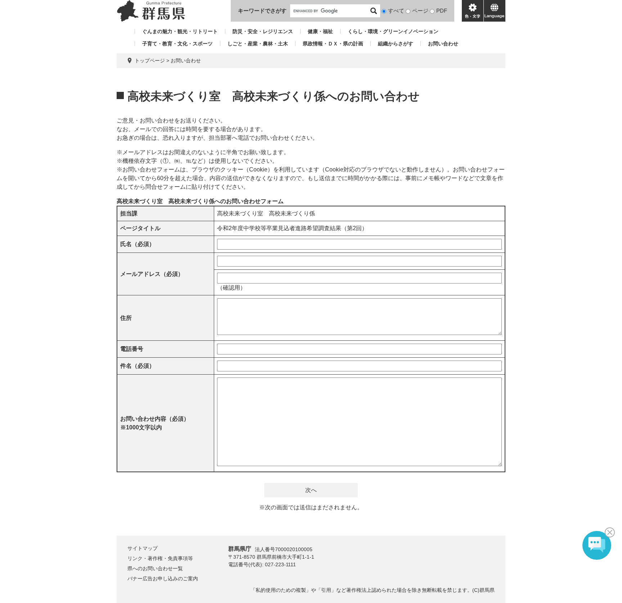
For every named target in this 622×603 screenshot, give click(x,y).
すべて (396, 11)
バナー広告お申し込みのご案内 (162, 578)
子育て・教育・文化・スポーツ (177, 43)
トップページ (150, 60)
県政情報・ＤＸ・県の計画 (333, 43)
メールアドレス (152, 274)
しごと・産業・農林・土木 (257, 43)
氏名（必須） (137, 244)
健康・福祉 (320, 31)
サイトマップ (142, 548)
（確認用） (231, 288)
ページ (420, 11)
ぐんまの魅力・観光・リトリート (180, 31)
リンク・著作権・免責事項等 (160, 558)
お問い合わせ (443, 43)
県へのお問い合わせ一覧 (155, 568)
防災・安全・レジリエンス (263, 31)
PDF (441, 11)
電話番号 (131, 349)
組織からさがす (395, 43)
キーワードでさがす (262, 11)
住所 (126, 318)
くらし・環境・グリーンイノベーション (393, 31)
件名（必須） (137, 366)
